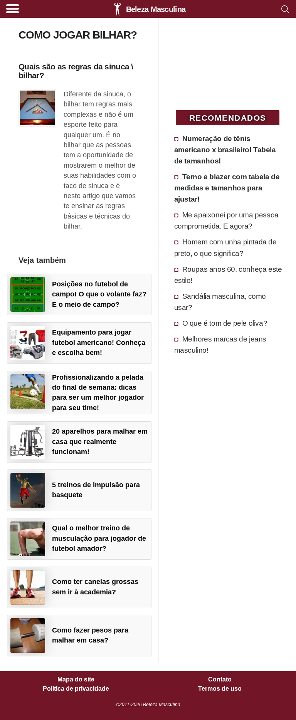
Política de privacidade (76, 689)
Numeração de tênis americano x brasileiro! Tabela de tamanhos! (225, 149)
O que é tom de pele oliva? (224, 323)
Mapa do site (75, 679)
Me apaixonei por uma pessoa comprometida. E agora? (226, 220)
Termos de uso (220, 689)
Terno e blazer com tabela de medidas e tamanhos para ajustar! (227, 187)
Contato (220, 679)
